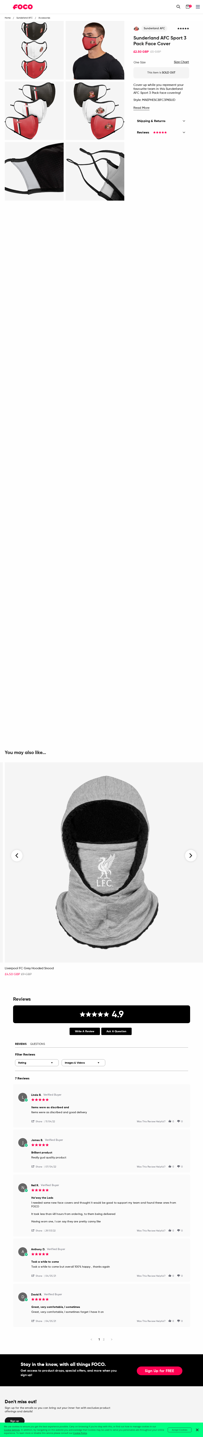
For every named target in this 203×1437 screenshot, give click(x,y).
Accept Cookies (179, 1429)
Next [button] (190, 855)
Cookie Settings (12, 1429)
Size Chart (181, 62)
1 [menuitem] (99, 1339)
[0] (188, 7)
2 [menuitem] (104, 1339)
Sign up (14, 1421)
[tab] (84, 1031)
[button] (38, 1121)
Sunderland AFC (154, 28)
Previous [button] (17, 855)
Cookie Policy (80, 1432)
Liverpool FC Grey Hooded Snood (29, 968)
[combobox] (37, 1062)
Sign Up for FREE (159, 1371)
